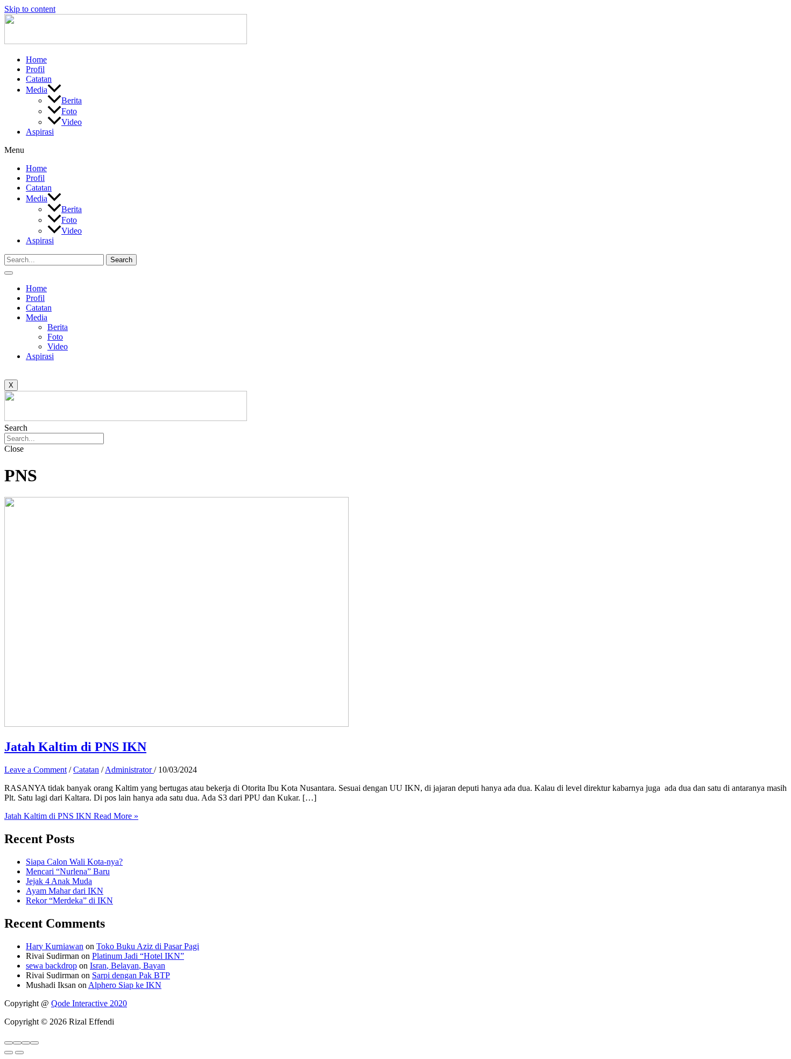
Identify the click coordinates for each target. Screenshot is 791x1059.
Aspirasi (40, 131)
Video (71, 122)
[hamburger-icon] (8, 273)
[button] (395, 150)
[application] (54, 89)
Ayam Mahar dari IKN (64, 890)
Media (36, 89)
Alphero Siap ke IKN (124, 985)
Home (36, 59)
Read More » (71, 815)
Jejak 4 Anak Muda (59, 881)
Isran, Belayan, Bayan (127, 965)
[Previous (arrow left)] (8, 1052)
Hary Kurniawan (54, 946)
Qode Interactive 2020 (89, 1003)
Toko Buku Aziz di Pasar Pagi (147, 946)
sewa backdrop (51, 965)
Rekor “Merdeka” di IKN (69, 900)
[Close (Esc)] (8, 1042)
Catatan (39, 78)
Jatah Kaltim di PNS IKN (75, 747)
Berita (71, 100)
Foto (69, 111)
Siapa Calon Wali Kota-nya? (74, 861)
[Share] (17, 1042)
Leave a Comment (35, 769)
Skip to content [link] (29, 8)
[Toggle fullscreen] (26, 1042)
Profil (35, 69)
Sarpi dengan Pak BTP (131, 975)
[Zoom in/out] (34, 1042)
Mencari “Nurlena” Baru (68, 871)
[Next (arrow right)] (19, 1052)
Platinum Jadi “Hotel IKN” (138, 955)
